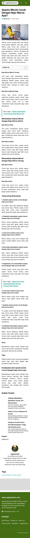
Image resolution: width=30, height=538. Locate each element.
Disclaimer (15, 523)
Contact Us (14, 520)
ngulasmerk (6, 18)
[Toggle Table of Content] (25, 67)
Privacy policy (6, 523)
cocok (4, 475)
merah (14, 475)
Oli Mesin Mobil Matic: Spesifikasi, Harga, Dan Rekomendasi (16, 400)
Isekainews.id (24, 523)
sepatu (19, 475)
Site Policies (5, 520)
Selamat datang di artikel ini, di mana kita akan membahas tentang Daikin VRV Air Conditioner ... (18, 417)
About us (22, 520)
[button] (21, 3)
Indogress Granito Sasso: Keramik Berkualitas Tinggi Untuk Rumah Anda (17, 425)
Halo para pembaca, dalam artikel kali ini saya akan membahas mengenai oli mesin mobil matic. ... (17, 406)
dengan (8, 475)
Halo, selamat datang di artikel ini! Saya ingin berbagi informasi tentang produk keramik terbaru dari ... (18, 430)
